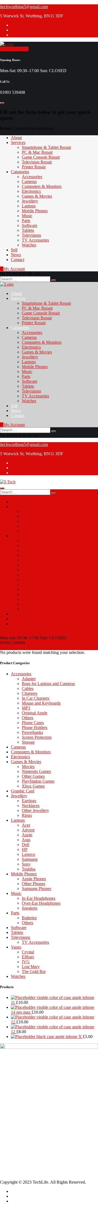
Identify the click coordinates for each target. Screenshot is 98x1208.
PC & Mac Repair (37, 152)
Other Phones (33, 883)
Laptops (29, 206)
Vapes (16, 947)
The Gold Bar (34, 971)
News (16, 254)
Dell (25, 844)
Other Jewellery (35, 810)
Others (27, 717)
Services (18, 142)
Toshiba (28, 869)
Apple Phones (34, 878)
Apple (27, 835)
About (16, 137)
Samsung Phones (36, 888)
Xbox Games (33, 786)
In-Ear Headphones (38, 898)
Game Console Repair (41, 157)
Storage (28, 742)
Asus (26, 839)
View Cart (9, 647)
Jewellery (30, 201)
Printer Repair (34, 167)
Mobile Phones (35, 210)
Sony (26, 864)
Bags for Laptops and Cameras (48, 683)
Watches (29, 245)
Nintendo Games (36, 771)
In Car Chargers (35, 698)
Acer (26, 825)
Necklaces (30, 805)
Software (29, 225)
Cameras (29, 181)
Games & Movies (37, 196)
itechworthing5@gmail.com (24, 6)
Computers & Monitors (42, 186)
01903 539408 (23, 1091)
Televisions (31, 235)
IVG (26, 961)
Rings (27, 815)
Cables (27, 688)
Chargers (29, 693)
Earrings (29, 800)
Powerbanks (32, 732)
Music (27, 215)
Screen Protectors (37, 737)
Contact (17, 259)
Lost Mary (31, 966)
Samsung (30, 859)
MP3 (26, 708)
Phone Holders (34, 727)
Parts (26, 220)
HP (24, 849)
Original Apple (34, 713)
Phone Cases (33, 722)
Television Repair (37, 162)
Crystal (28, 952)
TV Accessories (35, 240)
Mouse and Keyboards (41, 703)
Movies (28, 766)
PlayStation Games (38, 781)
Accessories (32, 176)
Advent (28, 830)
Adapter (29, 678)
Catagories (20, 171)
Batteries (29, 917)
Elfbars (28, 957)
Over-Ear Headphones (41, 903)
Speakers (29, 908)
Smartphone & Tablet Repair (46, 147)
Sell (14, 250)
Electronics (31, 191)
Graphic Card (22, 791)
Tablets (28, 230)
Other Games (33, 776)
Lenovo (28, 854)
